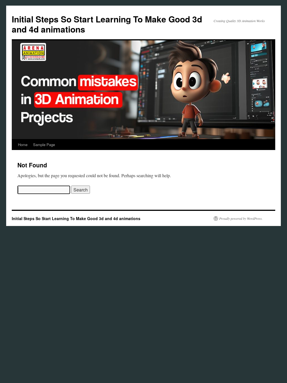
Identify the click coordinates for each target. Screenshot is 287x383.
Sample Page (44, 144)
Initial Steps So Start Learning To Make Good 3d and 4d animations (107, 24)
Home (22, 144)
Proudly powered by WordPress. (241, 218)
